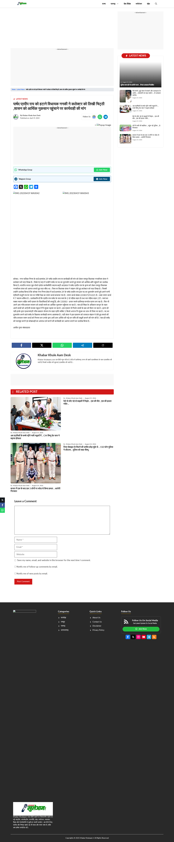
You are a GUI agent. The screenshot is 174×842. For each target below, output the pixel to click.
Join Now (103, 170)
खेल (148, 4)
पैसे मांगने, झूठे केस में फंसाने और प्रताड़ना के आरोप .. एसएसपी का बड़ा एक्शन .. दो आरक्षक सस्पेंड (146, 93)
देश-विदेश (127, 4)
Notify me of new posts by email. (32, 574)
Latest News (21, 89)
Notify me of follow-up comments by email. (37, 567)
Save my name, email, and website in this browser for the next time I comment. (54, 560)
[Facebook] (2, 505)
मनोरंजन (139, 4)
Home (14, 89)
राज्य (104, 4)
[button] (156, 4)
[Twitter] (2, 500)
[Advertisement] (62, 29)
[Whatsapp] (2, 510)
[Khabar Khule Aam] (21, 4)
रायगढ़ (113, 4)
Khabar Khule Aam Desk (32, 115)
